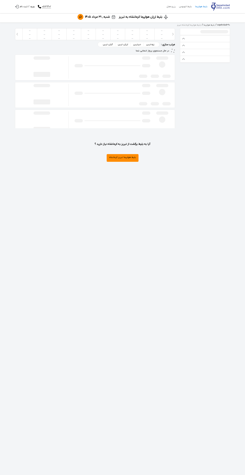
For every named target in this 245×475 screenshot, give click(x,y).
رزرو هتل (171, 6)
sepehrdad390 (223, 25)
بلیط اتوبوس (185, 6)
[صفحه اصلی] (220, 7)
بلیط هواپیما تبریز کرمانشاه (122, 157)
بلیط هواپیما (201, 6)
